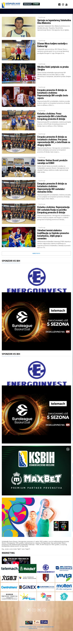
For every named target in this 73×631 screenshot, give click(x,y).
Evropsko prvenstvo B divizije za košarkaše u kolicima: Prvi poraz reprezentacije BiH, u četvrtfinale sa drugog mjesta (53, 140)
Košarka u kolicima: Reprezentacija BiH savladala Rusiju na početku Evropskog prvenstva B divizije (53, 210)
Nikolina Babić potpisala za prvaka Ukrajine (53, 68)
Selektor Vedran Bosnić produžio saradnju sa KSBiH (52, 161)
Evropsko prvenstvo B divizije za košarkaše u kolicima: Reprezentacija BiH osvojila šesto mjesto (52, 94)
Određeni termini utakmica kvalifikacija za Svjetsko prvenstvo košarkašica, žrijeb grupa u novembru (53, 234)
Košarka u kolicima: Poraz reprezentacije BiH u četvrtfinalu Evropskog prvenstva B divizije (52, 116)
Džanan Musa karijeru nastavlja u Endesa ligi (52, 45)
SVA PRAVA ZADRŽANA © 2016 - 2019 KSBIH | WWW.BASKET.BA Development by (36, 627)
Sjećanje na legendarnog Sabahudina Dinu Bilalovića (54, 21)
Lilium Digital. (40, 628)
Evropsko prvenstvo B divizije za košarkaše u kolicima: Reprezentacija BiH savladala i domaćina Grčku (52, 187)
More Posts (36, 253)
